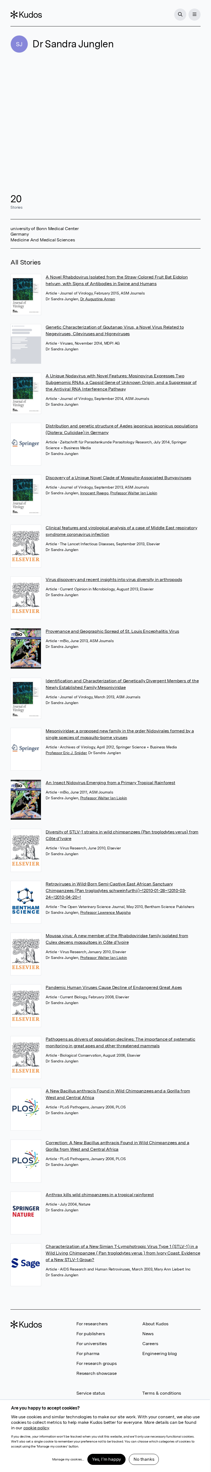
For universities (91, 1343)
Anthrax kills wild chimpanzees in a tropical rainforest (100, 1194)
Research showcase (96, 1373)
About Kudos (155, 1323)
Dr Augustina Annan (97, 299)
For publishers (90, 1333)
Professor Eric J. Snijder (66, 753)
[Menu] (194, 15)
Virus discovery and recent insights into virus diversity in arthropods (114, 579)
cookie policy (36, 1427)
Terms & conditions (161, 1393)
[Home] (26, 14)
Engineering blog (159, 1353)
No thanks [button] (144, 1459)
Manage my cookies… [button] (68, 1459)
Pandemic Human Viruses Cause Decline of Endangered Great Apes (114, 987)
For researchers (92, 1323)
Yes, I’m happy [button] (106, 1459)
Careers (150, 1343)
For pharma (87, 1353)
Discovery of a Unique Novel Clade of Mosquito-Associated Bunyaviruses (118, 477)
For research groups (96, 1363)
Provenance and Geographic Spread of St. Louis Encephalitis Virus (112, 631)
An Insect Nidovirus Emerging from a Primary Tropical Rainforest (110, 782)
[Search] (180, 15)
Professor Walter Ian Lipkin (133, 493)
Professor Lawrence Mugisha (105, 912)
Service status (90, 1393)
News (148, 1333)
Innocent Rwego (94, 493)
